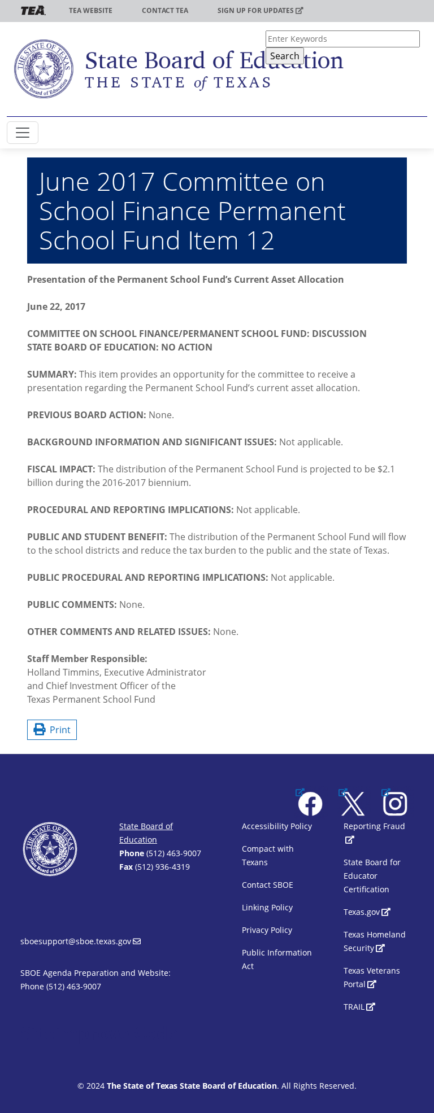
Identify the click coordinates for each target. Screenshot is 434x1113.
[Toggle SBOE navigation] (22, 132)
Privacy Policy (267, 929)
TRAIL (354, 1006)
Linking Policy (267, 907)
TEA (33, 10)
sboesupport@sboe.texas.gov (75, 941)
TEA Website (90, 10)
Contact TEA (165, 10)
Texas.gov (362, 911)
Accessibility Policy (277, 826)
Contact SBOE (267, 884)
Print (58, 730)
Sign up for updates (256, 10)
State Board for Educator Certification (372, 876)
